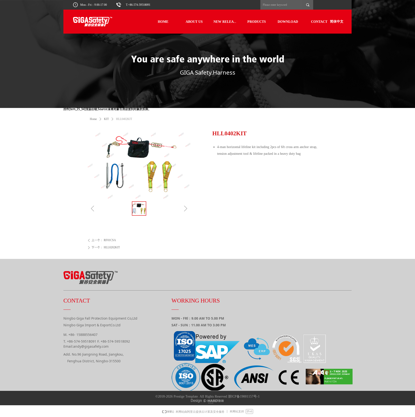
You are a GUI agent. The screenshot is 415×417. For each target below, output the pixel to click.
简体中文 (336, 21)
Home (93, 119)
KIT (106, 119)
